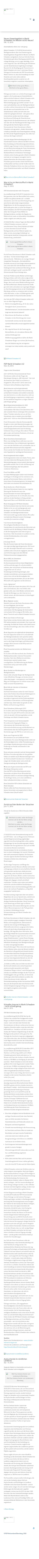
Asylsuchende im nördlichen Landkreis (15, 1360)
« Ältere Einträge (9, 1509)
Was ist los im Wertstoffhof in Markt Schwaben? (18, 183)
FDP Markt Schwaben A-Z (14, 364)
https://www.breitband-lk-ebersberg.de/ (16, 1347)
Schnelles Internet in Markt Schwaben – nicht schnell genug (19, 1005)
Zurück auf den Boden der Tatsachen (19, 804)
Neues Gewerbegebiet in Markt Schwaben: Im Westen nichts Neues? (19, 39)
